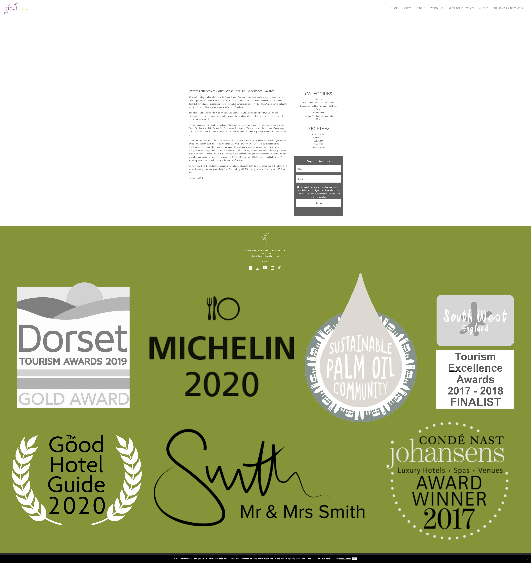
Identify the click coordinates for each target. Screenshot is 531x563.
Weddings (437, 8)
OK (354, 559)
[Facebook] (250, 268)
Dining (421, 8)
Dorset (319, 109)
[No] (527, 559)
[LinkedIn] (272, 268)
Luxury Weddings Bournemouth (318, 115)
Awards (318, 99)
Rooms (407, 8)
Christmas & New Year (508, 8)
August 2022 (318, 137)
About (483, 8)
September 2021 (319, 147)
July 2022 (318, 140)
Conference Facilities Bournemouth (318, 102)
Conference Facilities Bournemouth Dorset (318, 105)
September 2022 (319, 134)
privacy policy (345, 559)
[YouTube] (265, 268)
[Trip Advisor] (280, 268)
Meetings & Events (461, 8)
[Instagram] (257, 268)
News (318, 119)
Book (394, 8)
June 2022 (318, 144)
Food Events (318, 112)
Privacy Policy (265, 261)
